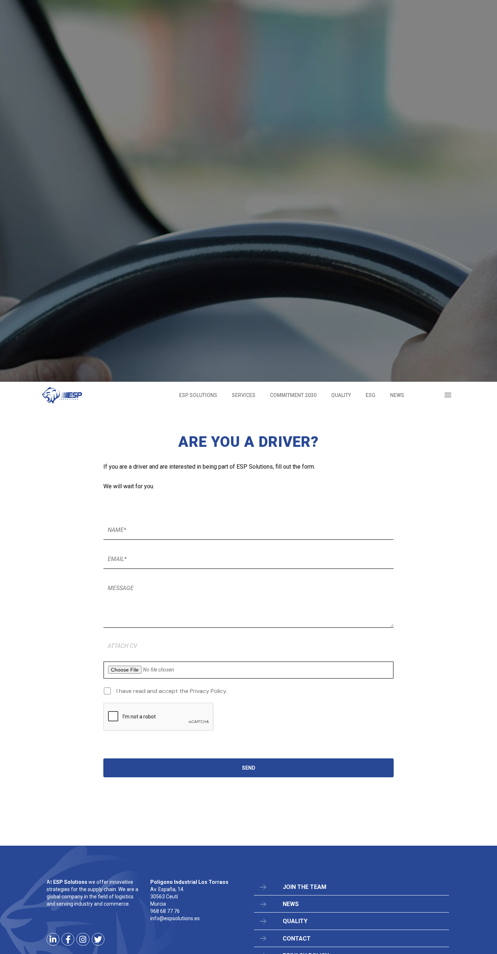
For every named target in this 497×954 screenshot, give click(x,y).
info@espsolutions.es (175, 918)
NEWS (397, 395)
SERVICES (243, 395)
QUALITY (341, 395)
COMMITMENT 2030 (293, 395)
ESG (370, 395)
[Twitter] (98, 939)
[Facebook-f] (67, 939)
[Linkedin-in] (53, 939)
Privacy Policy (208, 691)
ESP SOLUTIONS (198, 395)
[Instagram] (82, 939)
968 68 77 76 (165, 911)
